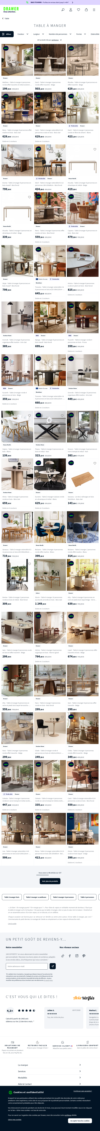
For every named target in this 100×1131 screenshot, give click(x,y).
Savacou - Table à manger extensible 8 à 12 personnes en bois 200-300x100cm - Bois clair (16, 552)
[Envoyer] (53, 966)
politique (68, 1115)
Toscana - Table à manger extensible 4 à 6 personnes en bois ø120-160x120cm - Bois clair (49, 289)
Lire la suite (12, 924)
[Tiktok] (63, 956)
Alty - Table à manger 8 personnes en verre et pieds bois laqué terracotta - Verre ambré (15, 705)
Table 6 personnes (87, 897)
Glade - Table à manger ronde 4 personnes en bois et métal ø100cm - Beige (48, 753)
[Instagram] (77, 956)
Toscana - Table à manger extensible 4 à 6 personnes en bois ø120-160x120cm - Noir (49, 398)
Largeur (36, 34)
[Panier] (86, 9)
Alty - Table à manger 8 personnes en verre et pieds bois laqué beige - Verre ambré (81, 599)
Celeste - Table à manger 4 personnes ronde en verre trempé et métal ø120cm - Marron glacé (49, 800)
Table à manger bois (11, 897)
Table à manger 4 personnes (63, 897)
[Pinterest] (84, 956)
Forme (79, 34)
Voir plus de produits (50, 881)
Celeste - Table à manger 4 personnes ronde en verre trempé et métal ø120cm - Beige (16, 800)
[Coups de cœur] (78, 9)
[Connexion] (71, 10)
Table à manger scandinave (36, 897)
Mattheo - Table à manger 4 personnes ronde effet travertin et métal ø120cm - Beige (16, 84)
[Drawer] (11, 10)
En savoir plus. (48, 980)
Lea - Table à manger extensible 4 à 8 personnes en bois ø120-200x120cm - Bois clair (15, 853)
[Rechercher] (63, 10)
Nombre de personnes (58, 34)
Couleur (21, 34)
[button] (50, 37)
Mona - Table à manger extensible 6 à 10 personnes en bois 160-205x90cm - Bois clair (49, 853)
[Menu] (94, 9)
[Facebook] (70, 956)
